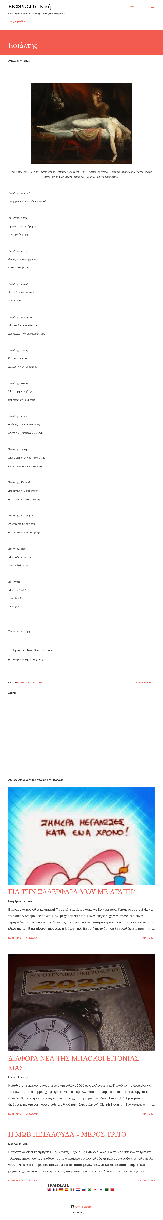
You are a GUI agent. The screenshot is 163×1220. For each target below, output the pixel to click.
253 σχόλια (32, 1113)
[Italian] (72, 1189)
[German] (61, 1189)
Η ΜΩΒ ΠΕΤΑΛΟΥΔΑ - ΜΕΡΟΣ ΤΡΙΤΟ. (68, 1134)
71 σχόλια (31, 1180)
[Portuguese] (90, 1189)
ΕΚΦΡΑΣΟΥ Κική (29, 6)
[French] (55, 1189)
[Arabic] (107, 1189)
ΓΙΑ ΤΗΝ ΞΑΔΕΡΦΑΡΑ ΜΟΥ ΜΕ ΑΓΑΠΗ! (71, 892)
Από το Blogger (83, 1206)
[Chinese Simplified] (113, 1189)
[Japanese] (95, 1189)
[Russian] (84, 1189)
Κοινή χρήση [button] (143, 682)
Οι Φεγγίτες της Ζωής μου (32, 682)
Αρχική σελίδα (18, 21)
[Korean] (101, 1189)
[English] (50, 1189)
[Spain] (67, 1189)
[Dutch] (78, 1189)
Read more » (147, 937)
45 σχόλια (31, 937)
